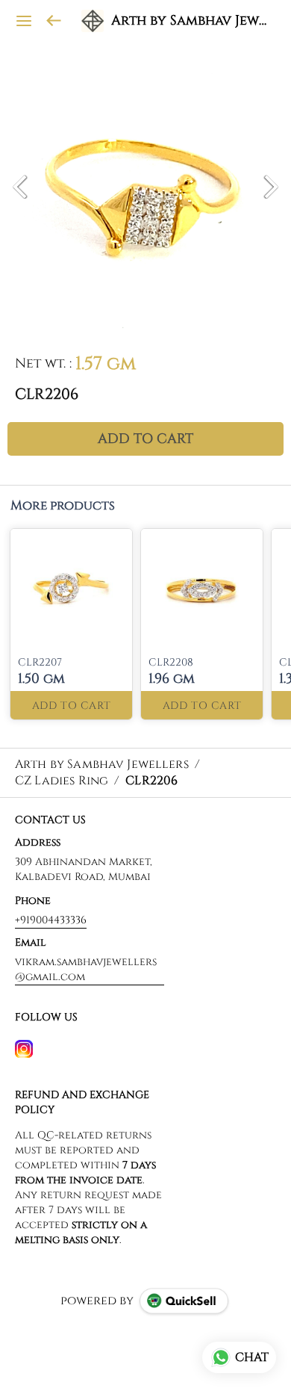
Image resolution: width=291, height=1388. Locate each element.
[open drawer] (24, 21)
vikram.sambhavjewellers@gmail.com (86, 969)
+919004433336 (51, 920)
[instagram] (24, 1049)
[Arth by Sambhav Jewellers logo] (92, 21)
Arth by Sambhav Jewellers (190, 20)
